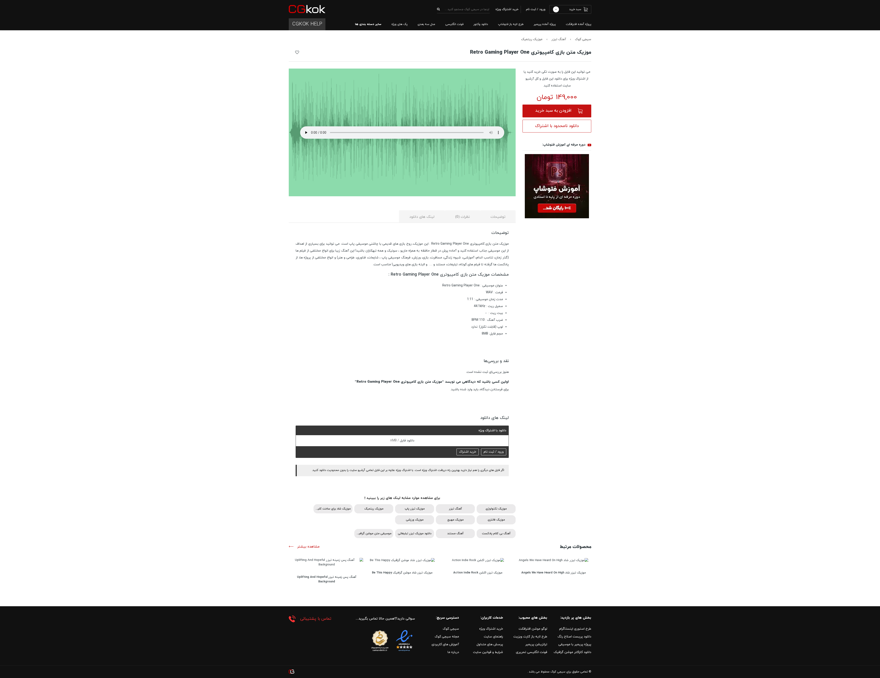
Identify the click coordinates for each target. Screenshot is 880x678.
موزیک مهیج (455, 520)
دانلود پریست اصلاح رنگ (574, 636)
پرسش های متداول (489, 644)
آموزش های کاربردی (445, 644)
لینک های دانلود (421, 216)
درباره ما (453, 652)
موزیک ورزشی (415, 520)
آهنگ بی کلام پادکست (496, 533)
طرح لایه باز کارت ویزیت (530, 636)
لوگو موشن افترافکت (533, 629)
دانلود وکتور (480, 24)
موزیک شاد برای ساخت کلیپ (333, 509)
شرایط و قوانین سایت (488, 652)
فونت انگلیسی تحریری (531, 652)
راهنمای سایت (493, 636)
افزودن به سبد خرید (553, 110)
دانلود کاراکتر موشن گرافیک (572, 652)
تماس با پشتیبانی (315, 619)
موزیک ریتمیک (531, 39)
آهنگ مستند (455, 533)
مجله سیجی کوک (447, 636)
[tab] (498, 216)
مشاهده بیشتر (307, 546)
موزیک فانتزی (496, 520)
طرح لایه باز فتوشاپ (511, 24)
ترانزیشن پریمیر (536, 644)
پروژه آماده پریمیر (545, 24)
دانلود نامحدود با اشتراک (557, 126)
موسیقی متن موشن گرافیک (373, 533)
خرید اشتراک (467, 452)
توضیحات (497, 216)
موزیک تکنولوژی (496, 509)
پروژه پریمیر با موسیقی (574, 644)
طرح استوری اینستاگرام (575, 629)
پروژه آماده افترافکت (578, 24)
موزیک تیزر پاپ (415, 509)
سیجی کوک (583, 39)
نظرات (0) (462, 216)
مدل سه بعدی (426, 24)
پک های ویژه (399, 24)
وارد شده (466, 389)
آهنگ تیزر (558, 39)
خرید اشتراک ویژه (491, 629)
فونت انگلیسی (454, 24)
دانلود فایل (406, 440)
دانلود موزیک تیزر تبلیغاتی (414, 533)
